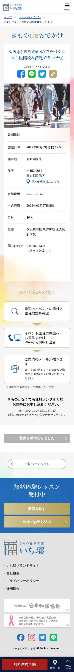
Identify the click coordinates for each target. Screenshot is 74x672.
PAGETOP (68, 667)
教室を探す (37, 509)
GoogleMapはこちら (45, 181)
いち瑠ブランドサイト (22, 565)
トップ (8, 17)
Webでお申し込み (37, 522)
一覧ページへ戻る (37, 464)
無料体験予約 (25, 664)
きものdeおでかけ (30, 17)
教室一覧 (55, 668)
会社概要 (13, 573)
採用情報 (13, 588)
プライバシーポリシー (22, 581)
